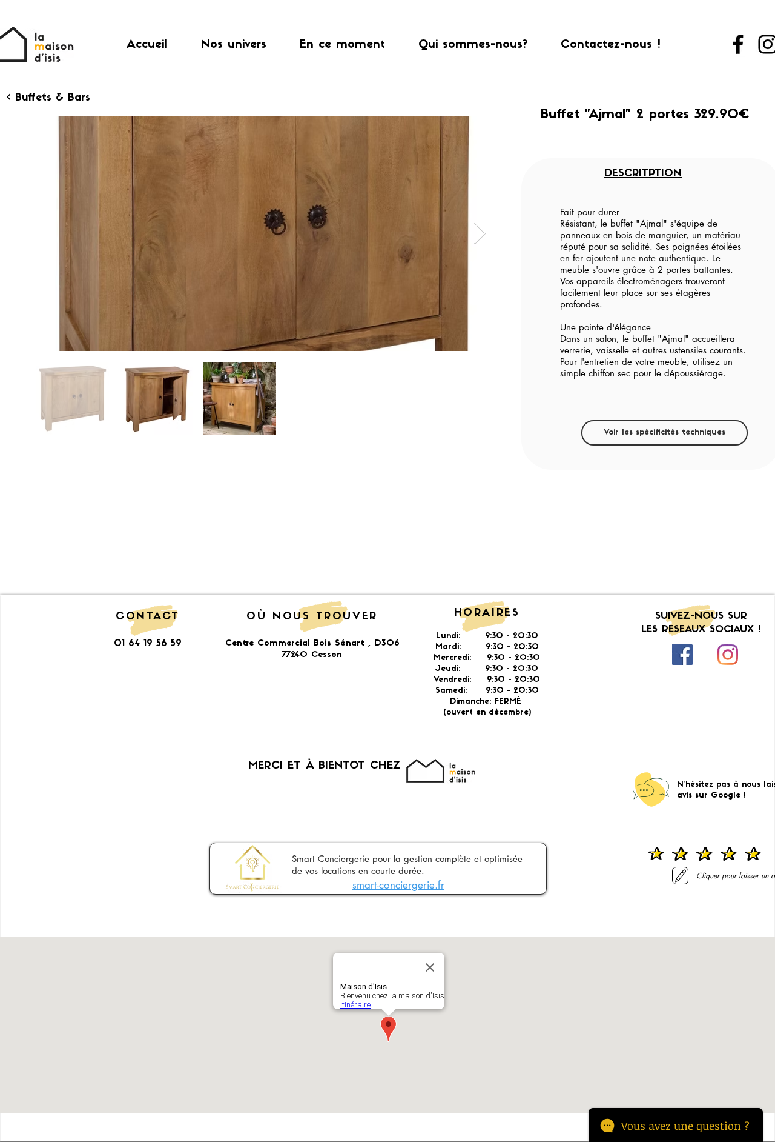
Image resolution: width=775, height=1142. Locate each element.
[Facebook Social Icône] (682, 654)
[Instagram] (727, 654)
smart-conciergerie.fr (398, 885)
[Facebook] (738, 44)
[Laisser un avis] (680, 875)
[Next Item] (480, 233)
